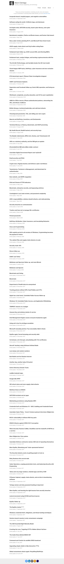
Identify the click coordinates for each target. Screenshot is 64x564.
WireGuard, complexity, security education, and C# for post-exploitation (31, 95)
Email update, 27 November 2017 (17, 308)
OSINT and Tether (15, 256)
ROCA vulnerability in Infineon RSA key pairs (23, 417)
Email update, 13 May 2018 (16, 190)
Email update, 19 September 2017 (17, 481)
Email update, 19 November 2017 (17, 330)
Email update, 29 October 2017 (17, 386)
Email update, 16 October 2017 (17, 425)
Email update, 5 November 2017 (17, 358)
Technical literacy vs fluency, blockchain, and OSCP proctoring (29, 125)
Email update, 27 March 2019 (16, 48)
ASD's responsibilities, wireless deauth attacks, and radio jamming (30, 199)
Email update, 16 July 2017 (16, 542)
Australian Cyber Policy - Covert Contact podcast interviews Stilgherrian (32, 412)
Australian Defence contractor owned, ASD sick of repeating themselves (32, 442)
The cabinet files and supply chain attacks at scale (25, 240)
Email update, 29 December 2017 (17, 275)
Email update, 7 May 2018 (16, 195)
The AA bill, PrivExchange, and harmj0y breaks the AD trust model (30, 63)
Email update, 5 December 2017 (17, 297)
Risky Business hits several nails (19, 458)
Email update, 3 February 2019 (17, 65)
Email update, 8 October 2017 (17, 468)
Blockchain (13, 279)
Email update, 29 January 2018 (17, 253)
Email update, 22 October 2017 (17, 403)
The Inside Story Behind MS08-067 (20, 535)
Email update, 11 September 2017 (17, 509)
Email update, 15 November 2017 (17, 336)
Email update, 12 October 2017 (17, 438)
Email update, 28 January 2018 (17, 258)
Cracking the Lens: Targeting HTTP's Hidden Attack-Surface (28, 529)
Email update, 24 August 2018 (17, 121)
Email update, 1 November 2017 (17, 369)
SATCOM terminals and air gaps (19, 395)
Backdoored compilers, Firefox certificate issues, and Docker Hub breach (32, 35)
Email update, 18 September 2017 (17, 487)
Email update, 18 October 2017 (17, 414)
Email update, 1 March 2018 (16, 217)
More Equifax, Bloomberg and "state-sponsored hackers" (27, 447)
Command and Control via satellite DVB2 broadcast (25, 540)
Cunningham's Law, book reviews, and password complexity (28, 193)
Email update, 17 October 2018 (17, 83)
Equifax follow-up (15, 501)
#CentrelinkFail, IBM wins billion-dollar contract (24, 147)
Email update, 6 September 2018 (17, 115)
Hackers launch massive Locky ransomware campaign (26, 518)
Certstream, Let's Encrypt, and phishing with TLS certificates (28, 340)
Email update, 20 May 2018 (16, 184)
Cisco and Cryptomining (17, 227)
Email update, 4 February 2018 (17, 242)
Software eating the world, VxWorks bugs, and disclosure (27, 22)
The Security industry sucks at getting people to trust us (27, 453)
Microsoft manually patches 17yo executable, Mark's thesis (27, 329)
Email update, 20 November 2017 (17, 325)
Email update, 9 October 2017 (17, 455)
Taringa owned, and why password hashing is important (27, 485)
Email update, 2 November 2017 (17, 364)
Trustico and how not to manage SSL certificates (24, 210)
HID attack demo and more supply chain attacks (24, 384)
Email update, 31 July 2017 (16, 531)
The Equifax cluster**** (17, 507)
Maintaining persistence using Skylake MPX (23, 401)
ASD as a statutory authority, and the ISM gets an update (27, 141)
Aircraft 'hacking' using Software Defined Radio (24, 345)
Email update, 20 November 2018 (17, 78)
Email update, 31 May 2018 (16, 173)
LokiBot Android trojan (16, 373)
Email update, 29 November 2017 (17, 303)
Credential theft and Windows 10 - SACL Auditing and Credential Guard (31, 406)
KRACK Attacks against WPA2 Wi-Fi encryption (24, 423)
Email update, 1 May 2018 (16, 201)
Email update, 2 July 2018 (16, 154)
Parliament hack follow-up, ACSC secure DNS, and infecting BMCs (30, 52)
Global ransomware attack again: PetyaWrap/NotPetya (26, 551)
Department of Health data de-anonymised (23, 284)
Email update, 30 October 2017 (17, 380)
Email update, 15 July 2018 (16, 138)
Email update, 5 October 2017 (17, 473)
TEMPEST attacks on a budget (19, 306)
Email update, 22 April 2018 (16, 206)
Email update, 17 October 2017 (17, 419)
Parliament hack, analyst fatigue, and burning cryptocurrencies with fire (31, 57)
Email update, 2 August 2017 (16, 525)
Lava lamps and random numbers (20, 351)
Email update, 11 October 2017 (17, 444)
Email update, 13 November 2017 (17, 342)
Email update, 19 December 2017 (17, 286)
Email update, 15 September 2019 (17, 18)
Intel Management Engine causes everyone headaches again (28, 317)
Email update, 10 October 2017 (17, 449)
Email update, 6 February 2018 (17, 236)
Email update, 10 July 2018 (16, 143)
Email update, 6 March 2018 (16, 212)
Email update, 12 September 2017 (17, 503)
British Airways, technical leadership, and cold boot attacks (28, 108)
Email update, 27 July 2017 (16, 537)
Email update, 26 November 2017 (17, 314)
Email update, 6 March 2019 (16, 54)
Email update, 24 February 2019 (17, 59)
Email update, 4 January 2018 (17, 269)
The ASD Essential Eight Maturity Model (22, 524)
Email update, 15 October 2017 (17, 432)
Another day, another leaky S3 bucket (21, 362)
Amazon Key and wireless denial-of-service (23, 312)
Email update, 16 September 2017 (17, 492)
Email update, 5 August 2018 (16, 132)
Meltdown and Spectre (16, 268)
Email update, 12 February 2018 (17, 229)
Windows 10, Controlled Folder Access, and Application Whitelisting (30, 301)
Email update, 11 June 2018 (16, 165)
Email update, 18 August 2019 (17, 24)
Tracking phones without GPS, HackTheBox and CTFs (26, 290)
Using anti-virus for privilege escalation (22, 323)
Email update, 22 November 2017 (17, 319)
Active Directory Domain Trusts (19, 367)
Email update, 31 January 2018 (17, 247)
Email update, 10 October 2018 (17, 91)
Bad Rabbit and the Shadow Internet (21, 356)
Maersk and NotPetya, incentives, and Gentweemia (25, 119)
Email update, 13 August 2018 (17, 127)
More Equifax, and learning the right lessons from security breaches (30, 490)
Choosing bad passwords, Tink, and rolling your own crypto (27, 114)
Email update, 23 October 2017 (17, 397)
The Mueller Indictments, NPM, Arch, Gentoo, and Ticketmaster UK (30, 136)
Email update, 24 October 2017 (17, 392)
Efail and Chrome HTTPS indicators (20, 182)
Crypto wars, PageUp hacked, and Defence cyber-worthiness (28, 163)
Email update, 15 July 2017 (16, 548)
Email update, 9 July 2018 (16, 149)
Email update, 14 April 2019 (16, 43)
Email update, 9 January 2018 (17, 264)
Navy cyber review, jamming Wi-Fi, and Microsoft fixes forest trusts (30, 41)
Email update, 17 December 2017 (17, 292)
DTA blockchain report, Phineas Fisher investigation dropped (28, 76)
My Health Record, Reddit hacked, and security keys (25, 130)
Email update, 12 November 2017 (17, 347)
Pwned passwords (15, 215)
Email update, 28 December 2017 (17, 281)
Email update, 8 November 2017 (17, 353)
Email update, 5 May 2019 (16, 37)
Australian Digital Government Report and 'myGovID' (25, 152)
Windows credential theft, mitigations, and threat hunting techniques (30, 512)
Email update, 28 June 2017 (16, 553)
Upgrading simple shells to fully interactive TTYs (24, 546)
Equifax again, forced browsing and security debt (24, 334)
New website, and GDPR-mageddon (20, 177)
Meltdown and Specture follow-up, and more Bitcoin (25, 262)
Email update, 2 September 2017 (17, 514)
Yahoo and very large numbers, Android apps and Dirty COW (28, 471)
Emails (44, 7)
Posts (39, 7)
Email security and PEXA (17, 158)
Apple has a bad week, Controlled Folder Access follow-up (27, 295)
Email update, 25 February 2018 (17, 223)
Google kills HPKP (15, 378)
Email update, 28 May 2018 (16, 179)
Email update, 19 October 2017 (17, 408)
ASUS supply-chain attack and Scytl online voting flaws (26, 46)
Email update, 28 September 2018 (18, 97)
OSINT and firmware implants (18, 82)
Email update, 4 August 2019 (16, 31)
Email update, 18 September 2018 (17, 110)
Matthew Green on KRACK (17, 390)
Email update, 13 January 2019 (17, 72)
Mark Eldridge (20, 2)
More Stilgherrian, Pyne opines (19, 436)
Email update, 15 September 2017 (17, 498)
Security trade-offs (15, 245)
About (49, 7)
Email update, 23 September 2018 (18, 104)
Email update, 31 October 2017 (17, 375)
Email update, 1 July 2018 (16, 160)
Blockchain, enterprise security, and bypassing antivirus (27, 188)
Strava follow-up (15, 251)
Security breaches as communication (21, 204)
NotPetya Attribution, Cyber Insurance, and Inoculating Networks (29, 221)
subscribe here (46, 13)
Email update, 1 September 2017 (17, 520)
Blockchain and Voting (16, 273)
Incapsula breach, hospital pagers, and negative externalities (28, 16)
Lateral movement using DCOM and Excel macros (25, 496)
